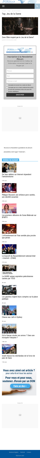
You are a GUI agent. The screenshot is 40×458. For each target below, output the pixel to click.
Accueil (4, 11)
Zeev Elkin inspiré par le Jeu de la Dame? (18, 37)
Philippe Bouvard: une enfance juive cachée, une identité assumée (18, 196)
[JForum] (20, 2)
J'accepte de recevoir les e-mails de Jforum (19, 85)
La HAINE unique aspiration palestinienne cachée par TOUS (17, 277)
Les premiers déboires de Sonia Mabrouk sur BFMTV (19, 216)
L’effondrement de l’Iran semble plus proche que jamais (19, 236)
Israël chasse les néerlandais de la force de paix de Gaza (18, 357)
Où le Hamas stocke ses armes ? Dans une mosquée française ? (18, 336)
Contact (29, 452)
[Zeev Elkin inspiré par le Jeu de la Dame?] (20, 26)
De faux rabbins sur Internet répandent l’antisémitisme (16, 175)
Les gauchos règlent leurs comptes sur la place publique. (20, 298)
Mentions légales (13, 452)
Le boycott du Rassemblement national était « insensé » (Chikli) (18, 257)
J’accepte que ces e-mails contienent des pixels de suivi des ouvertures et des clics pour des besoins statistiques (20, 89)
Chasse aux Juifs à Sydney (12, 317)
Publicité (22, 452)
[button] (20, 95)
